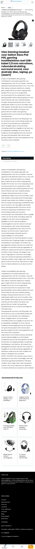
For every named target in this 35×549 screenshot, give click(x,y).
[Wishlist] (13, 547)
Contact (3, 500)
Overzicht (4, 507)
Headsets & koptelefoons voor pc (12, 10)
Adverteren (4, 518)
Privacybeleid (5, 516)
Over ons (4, 504)
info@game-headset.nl (12, 536)
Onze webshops (6, 509)
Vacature (4, 511)
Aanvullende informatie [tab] (10, 161)
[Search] (32, 2)
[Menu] (2, 2)
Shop (9, 7)
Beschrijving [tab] (7, 158)
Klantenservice (5, 502)
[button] (33, 20)
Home (3, 7)
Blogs (2, 514)
